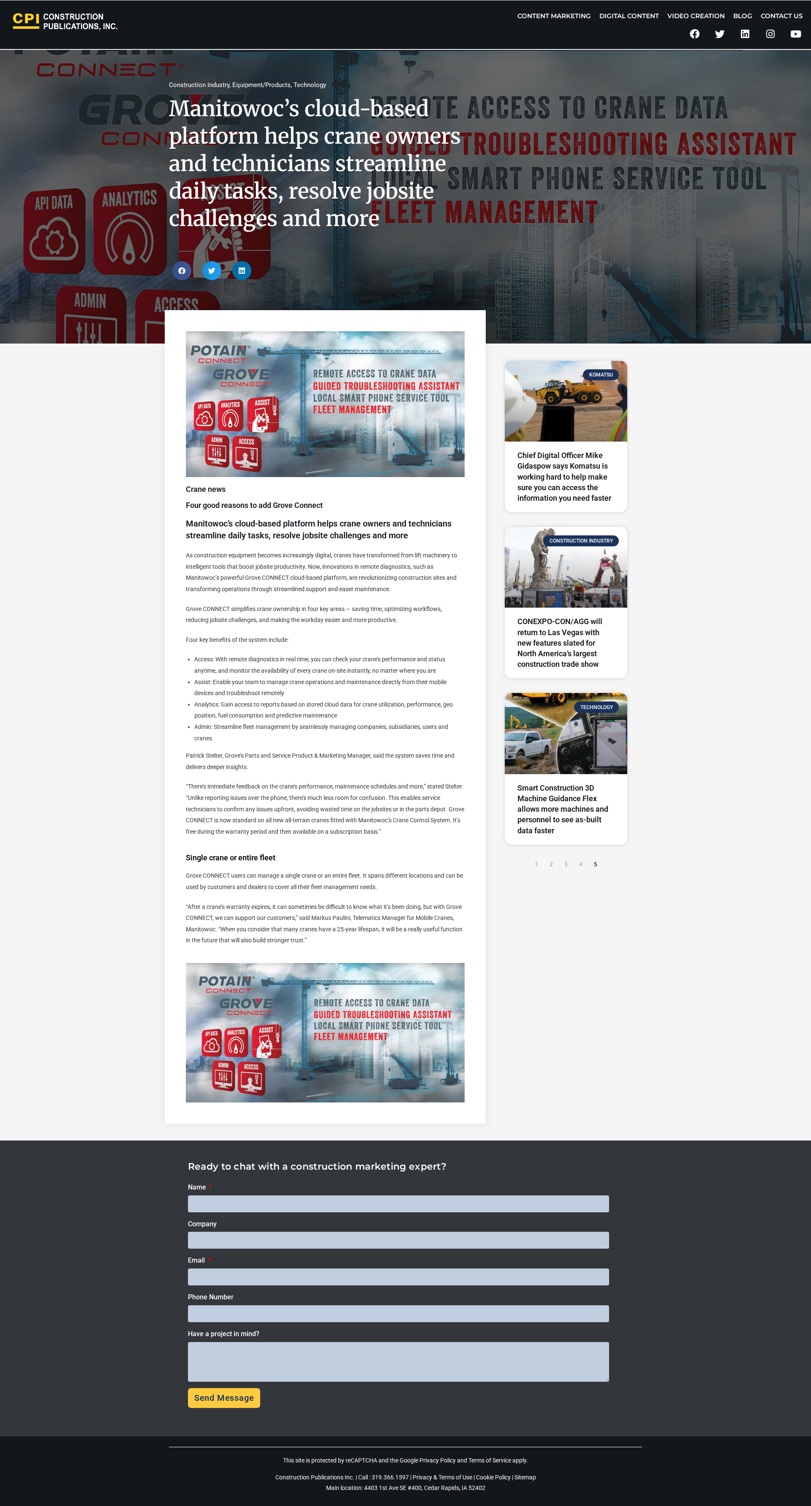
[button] (181, 270)
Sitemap (525, 1477)
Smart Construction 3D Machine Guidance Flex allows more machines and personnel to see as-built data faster (562, 809)
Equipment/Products (261, 85)
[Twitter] (720, 34)
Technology (310, 85)
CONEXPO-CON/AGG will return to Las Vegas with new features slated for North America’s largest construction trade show (559, 642)
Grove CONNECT (267, 577)
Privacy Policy (437, 1460)
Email (197, 1260)
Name (198, 1187)
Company (202, 1224)
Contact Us (782, 16)
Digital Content (629, 16)
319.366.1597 (391, 1477)
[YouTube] (795, 34)
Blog (742, 16)
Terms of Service (489, 1460)
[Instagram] (770, 34)
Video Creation (696, 16)
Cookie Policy (493, 1477)
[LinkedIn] (745, 34)
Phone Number (211, 1297)
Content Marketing (554, 16)
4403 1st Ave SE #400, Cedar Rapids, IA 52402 (424, 1487)
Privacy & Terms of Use (442, 1477)
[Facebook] (694, 34)
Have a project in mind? (223, 1334)
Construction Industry (199, 85)
